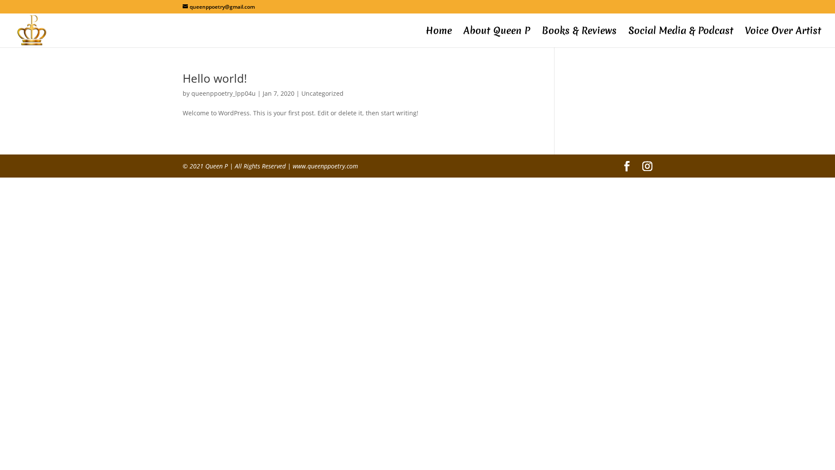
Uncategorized (322, 93)
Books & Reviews (579, 32)
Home (439, 32)
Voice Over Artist (783, 32)
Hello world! (215, 78)
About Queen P (497, 32)
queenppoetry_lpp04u (223, 93)
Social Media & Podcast (680, 32)
